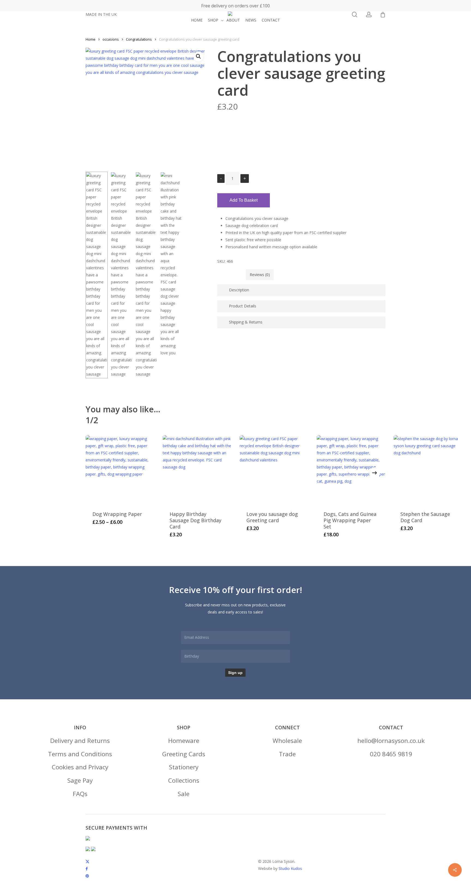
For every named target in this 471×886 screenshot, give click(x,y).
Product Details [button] (242, 306)
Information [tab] (231, 274)
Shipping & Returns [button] (245, 322)
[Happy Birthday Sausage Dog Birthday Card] (197, 469)
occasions (110, 39)
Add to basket (244, 200)
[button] (80, 740)
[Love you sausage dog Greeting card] (274, 469)
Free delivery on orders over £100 (235, 6)
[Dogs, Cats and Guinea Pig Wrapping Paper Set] (351, 469)
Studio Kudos (290, 868)
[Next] (374, 472)
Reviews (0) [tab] (260, 274)
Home (90, 39)
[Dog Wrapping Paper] (120, 469)
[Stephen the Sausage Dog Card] (428, 469)
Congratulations (139, 39)
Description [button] (239, 289)
